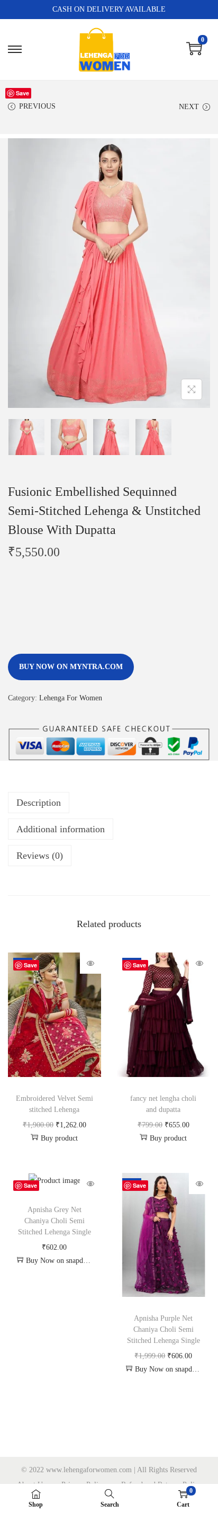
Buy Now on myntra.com (71, 667)
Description (38, 802)
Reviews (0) (39, 855)
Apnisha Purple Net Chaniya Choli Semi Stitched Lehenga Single (163, 1329)
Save (22, 93)
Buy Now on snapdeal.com (59, 1261)
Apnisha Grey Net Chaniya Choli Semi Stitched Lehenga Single (54, 1221)
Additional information (60, 829)
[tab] (109, 802)
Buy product (59, 1138)
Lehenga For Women (70, 698)
